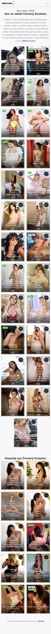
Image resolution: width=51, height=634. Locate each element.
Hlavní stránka (22, 11)
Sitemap (41, 621)
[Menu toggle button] (47, 3)
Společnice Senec (29, 41)
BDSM (32, 11)
